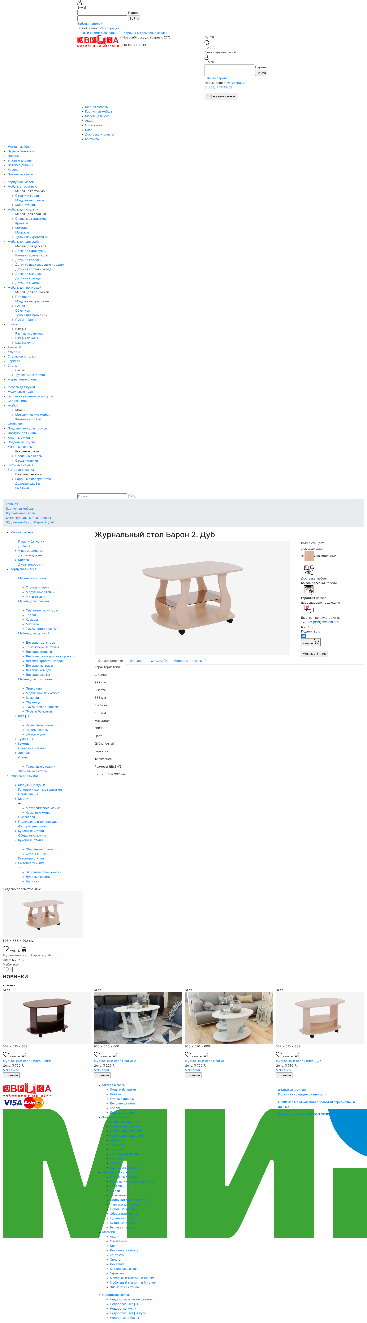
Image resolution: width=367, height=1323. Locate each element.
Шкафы (13, 324)
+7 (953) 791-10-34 (323, 622)
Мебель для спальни (23, 209)
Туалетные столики (30, 375)
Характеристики (110, 661)
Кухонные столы (20, 447)
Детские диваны (20, 165)
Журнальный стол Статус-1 (206, 1061)
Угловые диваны (20, 160)
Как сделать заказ (123, 1269)
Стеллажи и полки (22, 356)
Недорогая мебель (116, 1295)
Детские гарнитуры (30, 251)
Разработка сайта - (305, 1114)
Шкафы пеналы (26, 338)
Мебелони (101, 1070)
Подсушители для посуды (27, 428)
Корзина (130, 33)
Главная (12, 504)
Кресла (13, 169)
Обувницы (23, 310)
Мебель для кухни (98, 116)
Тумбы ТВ (15, 347)
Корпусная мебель (99, 111)
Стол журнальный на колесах (28, 518)
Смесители (16, 424)
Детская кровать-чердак (34, 269)
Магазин (108, 1232)
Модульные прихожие (32, 301)
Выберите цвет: (313, 543)
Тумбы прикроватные (31, 237)
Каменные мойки (28, 419)
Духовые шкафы (27, 483)
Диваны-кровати (20, 174)
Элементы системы (124, 1287)
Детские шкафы (27, 283)
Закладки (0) (113, 33)
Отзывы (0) (159, 661)
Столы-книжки (26, 460)
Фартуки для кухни (22, 433)
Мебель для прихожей (24, 287)
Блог (88, 130)
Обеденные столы (28, 456)
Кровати (21, 223)
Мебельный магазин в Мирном (133, 1282)
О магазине (93, 125)
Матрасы (22, 232)
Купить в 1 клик (314, 653)
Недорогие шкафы (124, 1304)
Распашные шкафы (29, 333)
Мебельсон (11, 1070)
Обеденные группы (22, 442)
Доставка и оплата (99, 134)
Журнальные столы (22, 379)
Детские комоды (28, 278)
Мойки (13, 405)
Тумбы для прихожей (31, 315)
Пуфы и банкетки (21, 151)
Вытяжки (22, 488)
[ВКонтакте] (303, 636)
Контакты (92, 139)
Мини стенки (25, 205)
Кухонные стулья (20, 465)
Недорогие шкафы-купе (128, 1313)
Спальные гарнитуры (31, 218)
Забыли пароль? (89, 23)
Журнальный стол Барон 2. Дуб (30, 522)
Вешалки (21, 306)
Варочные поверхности (33, 479)
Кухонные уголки (20, 437)
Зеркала (14, 361)
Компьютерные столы (31, 255)
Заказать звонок (222, 96)
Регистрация (109, 28)
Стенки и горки (27, 196)
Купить (308, 643)
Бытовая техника (21, 470)
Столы (13, 365)
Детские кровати (28, 260)
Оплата (115, 1259)
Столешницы (17, 401)
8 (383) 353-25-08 (218, 87)
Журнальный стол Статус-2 (115, 1061)
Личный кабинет (89, 33)
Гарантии (117, 1273)
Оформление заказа (152, 33)
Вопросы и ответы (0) (191, 661)
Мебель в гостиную (22, 186)
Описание (137, 661)
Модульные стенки (29, 200)
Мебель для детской (23, 241)
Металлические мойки (32, 414)
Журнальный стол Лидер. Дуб (298, 1061)
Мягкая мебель (96, 107)
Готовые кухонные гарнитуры (30, 396)
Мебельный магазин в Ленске (132, 1278)
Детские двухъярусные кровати (39, 264)
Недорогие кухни (123, 1308)
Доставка (117, 1264)
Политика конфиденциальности (302, 1094)
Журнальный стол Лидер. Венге (27, 1061)
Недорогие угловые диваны (131, 1299)
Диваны (13, 156)
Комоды (21, 228)
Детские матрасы (28, 274)
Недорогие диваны (124, 1318)
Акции (90, 120)
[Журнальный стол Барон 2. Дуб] (195, 598)
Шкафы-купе (24, 342)
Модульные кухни (21, 391)
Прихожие (23, 297)
